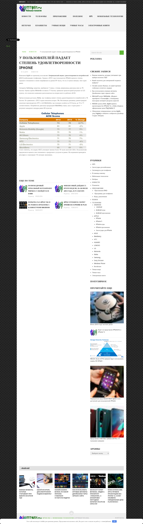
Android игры (100, 210)
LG (95, 248)
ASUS (96, 233)
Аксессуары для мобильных (101, 167)
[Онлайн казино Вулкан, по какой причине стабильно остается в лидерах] (62, 481)
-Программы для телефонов (103, 193)
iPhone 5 (99, 221)
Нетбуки (26, 25)
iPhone (98, 218)
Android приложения (103, 213)
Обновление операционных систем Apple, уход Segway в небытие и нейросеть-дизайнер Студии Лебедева (107, 113)
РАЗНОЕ (95, 199)
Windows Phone (99, 263)
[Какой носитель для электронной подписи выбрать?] (45, 481)
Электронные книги (98, 25)
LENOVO (97, 245)
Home (24, 52)
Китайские (97, 266)
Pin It (8, 46)
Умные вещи (58, 25)
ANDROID (97, 205)
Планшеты (41, 25)
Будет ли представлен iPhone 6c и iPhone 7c (109, 331)
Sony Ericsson (99, 260)
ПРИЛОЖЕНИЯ (59, 16)
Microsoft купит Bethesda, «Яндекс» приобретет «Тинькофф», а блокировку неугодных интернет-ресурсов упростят (105, 98)
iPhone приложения (103, 227)
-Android (99, 207)
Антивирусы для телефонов (101, 170)
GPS (91, 16)
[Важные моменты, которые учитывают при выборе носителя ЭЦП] (27, 481)
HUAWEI (97, 242)
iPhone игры (100, 224)
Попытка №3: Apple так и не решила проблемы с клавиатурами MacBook (39, 204)
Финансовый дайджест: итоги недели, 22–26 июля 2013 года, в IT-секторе (76, 188)
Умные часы (76, 25)
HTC (95, 239)
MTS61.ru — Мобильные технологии (58, 518)
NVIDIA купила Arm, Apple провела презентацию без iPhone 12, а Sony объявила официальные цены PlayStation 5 (107, 106)
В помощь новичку (98, 173)
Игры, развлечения (100, 196)
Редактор (31, 196)
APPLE (96, 216)
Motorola (97, 251)
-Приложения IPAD (100, 190)
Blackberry (97, 236)
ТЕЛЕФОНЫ (41, 16)
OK (114, 521)
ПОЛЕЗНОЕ (78, 16)
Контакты (119, 518)
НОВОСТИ (26, 16)
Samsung (97, 257)
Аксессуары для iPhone (104, 230)
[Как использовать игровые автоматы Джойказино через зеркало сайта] (80, 481)
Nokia (96, 254)
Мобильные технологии (110, 16)
